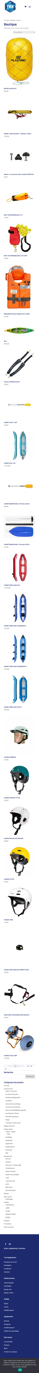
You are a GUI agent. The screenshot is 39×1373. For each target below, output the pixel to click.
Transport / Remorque (13, 1123)
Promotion (7, 1224)
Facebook (7, 1269)
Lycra (7, 1184)
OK (20, 1370)
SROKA (8, 1217)
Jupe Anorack (10, 1181)
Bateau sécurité (9, 1126)
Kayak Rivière (10, 1147)
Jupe (7, 1178)
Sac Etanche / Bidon (12, 1113)
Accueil (6, 20)
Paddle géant (9, 1310)
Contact (7, 1272)
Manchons (9, 1187)
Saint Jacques (9, 1227)
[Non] (36, 1365)
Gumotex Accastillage (13, 1104)
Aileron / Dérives (11, 1091)
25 (28, 1066)
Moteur (6, 1193)
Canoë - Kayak (10, 1132)
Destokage (9, 1199)
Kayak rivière (8, 1293)
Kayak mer (8, 1289)
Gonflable (9, 1137)
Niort (5, 1348)
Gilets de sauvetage (12, 1174)
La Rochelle (8, 1342)
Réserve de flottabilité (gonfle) (16, 1110)
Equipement (8, 1156)
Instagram (7, 1265)
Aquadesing (10, 1205)
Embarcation (8, 1129)
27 (6, 1069)
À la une (6, 1085)
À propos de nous (10, 1262)
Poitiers (6, 1345)
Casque (8, 1162)
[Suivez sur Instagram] (9, 1244)
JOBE (7, 1208)
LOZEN (8, 1211)
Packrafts (9, 1150)
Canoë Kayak (9, 1283)
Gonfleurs (9, 1101)
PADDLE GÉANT (11, 1214)
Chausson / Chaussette (13, 1165)
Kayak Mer (9, 1140)
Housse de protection (13, 1107)
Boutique (12, 20)
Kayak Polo (9, 1143)
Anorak (8, 1159)
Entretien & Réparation (13, 1097)
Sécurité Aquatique (12, 1116)
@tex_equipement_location (14, 1248)
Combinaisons (9, 1327)
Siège (7, 1120)
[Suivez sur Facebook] (5, 1244)
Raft (7, 1153)
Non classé (8, 1197)
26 (31, 1066)
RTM (8, 1134)
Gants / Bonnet (10, 1171)
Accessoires (8, 1089)
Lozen (6, 1307)
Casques (7, 1324)
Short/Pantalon (11, 1190)
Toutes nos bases (10, 1352)
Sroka (6, 1303)
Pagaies (7, 1220)
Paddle (6, 1202)
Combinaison (10, 1168)
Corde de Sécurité (12, 1094)
